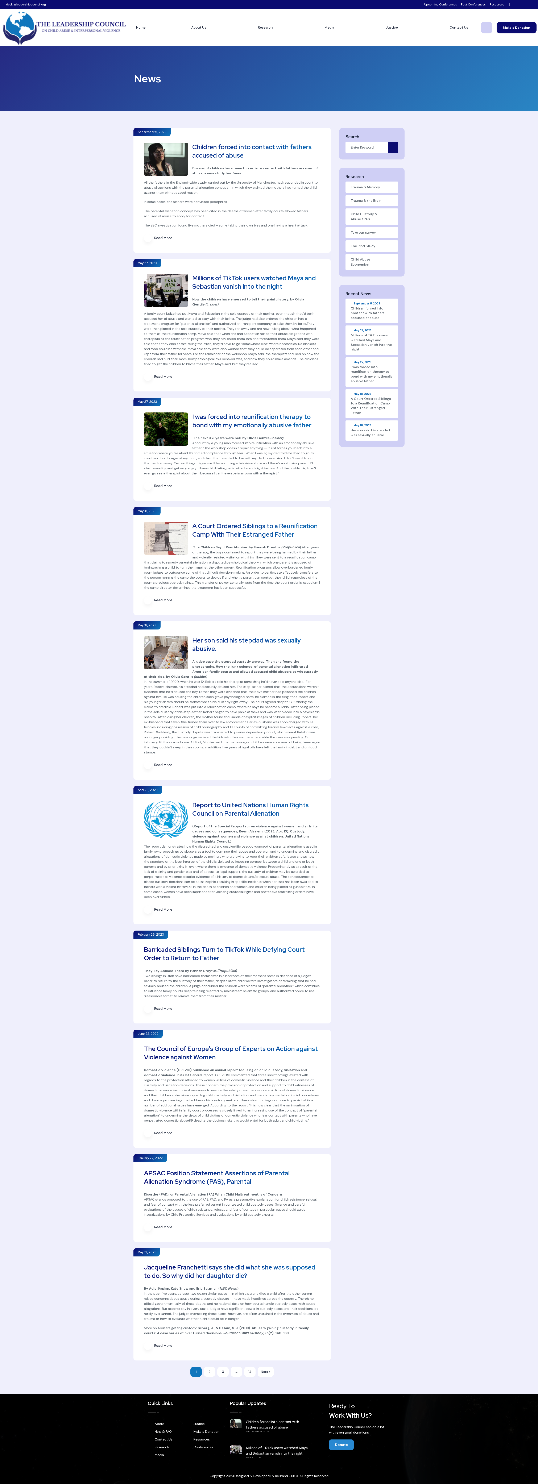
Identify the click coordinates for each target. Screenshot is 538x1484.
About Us (198, 27)
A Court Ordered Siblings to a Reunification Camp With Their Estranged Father (255, 530)
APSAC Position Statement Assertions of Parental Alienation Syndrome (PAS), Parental (217, 1177)
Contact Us (459, 27)
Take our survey (363, 232)
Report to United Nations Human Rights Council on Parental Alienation (250, 809)
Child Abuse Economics (360, 262)
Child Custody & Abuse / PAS (364, 216)
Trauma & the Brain (366, 200)
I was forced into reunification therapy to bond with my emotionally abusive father (251, 420)
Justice (392, 27)
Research (265, 27)
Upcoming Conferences (440, 4)
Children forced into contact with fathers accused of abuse (367, 311)
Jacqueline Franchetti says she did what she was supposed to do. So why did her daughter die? (229, 1271)
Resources (497, 4)
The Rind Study (363, 246)
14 (250, 1371)
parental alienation (195, 323)
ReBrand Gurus (286, 1476)
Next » (266, 1371)
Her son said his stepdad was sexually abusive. (370, 430)
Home (140, 27)
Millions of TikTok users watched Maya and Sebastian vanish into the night (254, 282)
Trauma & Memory (365, 187)
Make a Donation (516, 27)
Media (329, 27)
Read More (163, 238)
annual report (226, 1070)
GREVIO (184, 1070)
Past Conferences (473, 4)
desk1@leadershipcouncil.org (26, 4)
